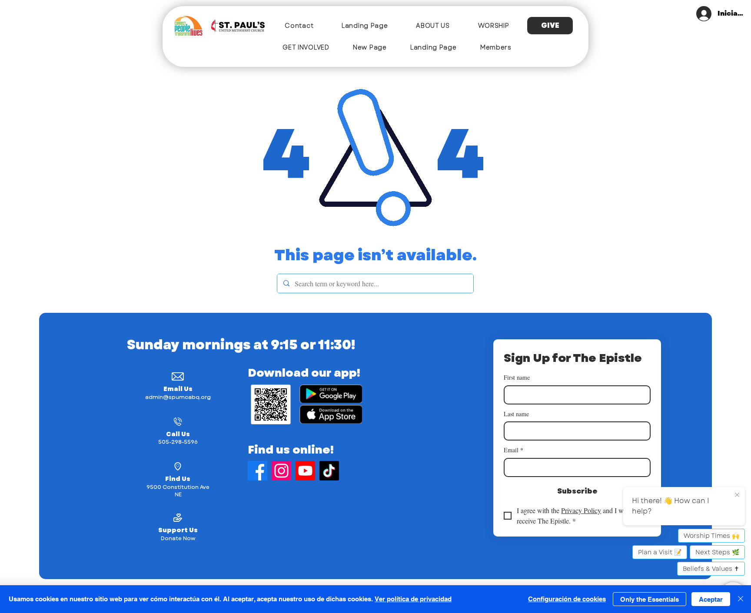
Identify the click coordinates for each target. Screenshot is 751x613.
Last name (516, 414)
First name (517, 377)
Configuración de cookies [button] (567, 599)
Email (513, 450)
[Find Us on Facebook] (257, 470)
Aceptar (711, 599)
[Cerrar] (740, 599)
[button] (432, 25)
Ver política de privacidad (413, 599)
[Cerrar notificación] (737, 495)
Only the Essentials (649, 599)
